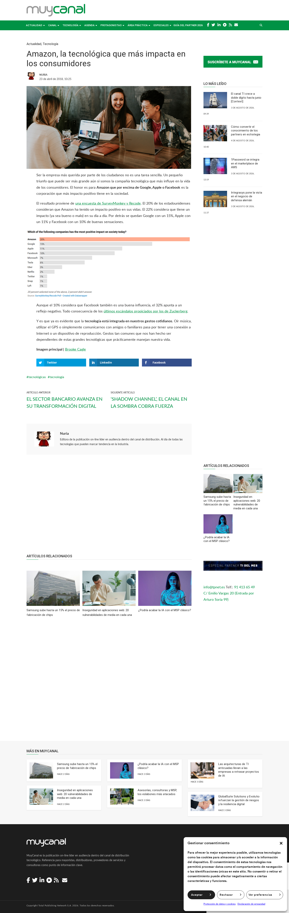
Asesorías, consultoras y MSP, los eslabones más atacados (157, 792)
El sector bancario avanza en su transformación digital (64, 403)
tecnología (57, 377)
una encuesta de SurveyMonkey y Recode (108, 203)
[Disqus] (109, 682)
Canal (52, 25)
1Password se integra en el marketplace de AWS (245, 163)
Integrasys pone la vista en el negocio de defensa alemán (246, 196)
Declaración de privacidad (251, 904)
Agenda (89, 25)
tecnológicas (37, 377)
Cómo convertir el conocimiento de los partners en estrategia (245, 130)
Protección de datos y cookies (219, 904)
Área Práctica (138, 25)
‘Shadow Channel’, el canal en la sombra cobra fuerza (149, 403)
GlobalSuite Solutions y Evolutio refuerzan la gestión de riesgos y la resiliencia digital (239, 800)
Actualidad (34, 25)
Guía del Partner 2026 (188, 25)
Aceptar (196, 895)
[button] (281, 843)
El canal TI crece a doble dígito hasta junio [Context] (246, 97)
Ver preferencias (260, 895)
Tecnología (70, 25)
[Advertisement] (109, 506)
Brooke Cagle (75, 349)
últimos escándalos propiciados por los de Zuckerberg (145, 311)
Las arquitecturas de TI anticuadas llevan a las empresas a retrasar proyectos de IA (238, 769)
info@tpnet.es (214, 587)
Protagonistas (111, 25)
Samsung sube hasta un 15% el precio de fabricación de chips (77, 766)
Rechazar (226, 895)
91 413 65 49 (244, 587)
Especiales (161, 25)
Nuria (64, 433)
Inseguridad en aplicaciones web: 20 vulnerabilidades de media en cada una (75, 794)
